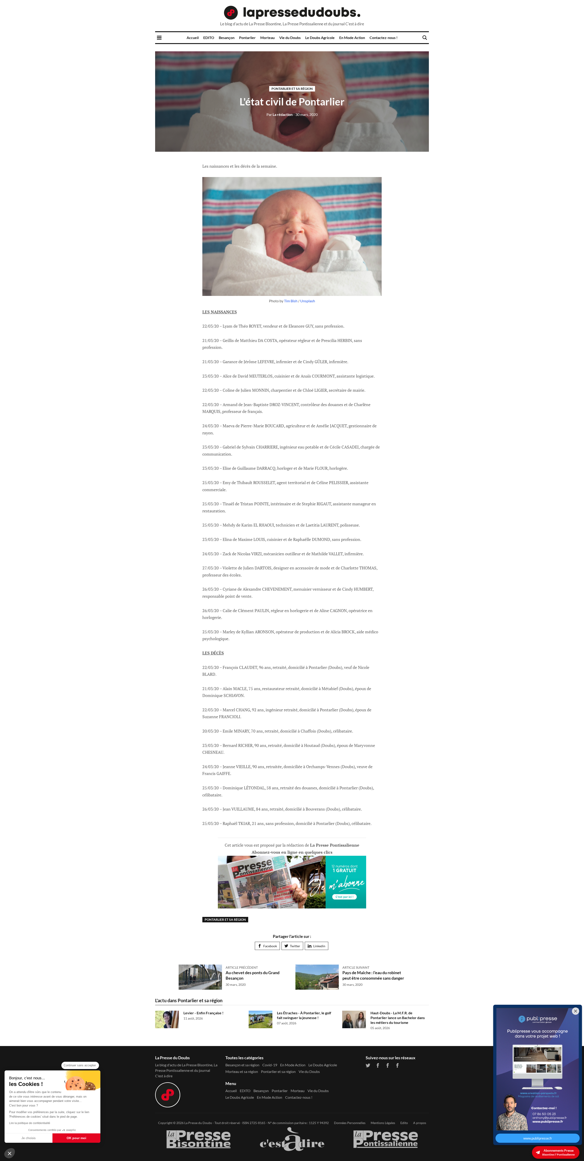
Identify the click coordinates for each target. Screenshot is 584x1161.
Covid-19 (269, 1065)
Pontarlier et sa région (292, 89)
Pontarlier (247, 37)
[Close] (575, 1011)
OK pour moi (76, 1138)
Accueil (193, 37)
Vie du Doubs (290, 37)
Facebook (270, 946)
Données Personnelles (349, 1123)
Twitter (295, 946)
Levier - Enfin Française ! (203, 1013)
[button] (9, 1153)
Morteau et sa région (241, 1071)
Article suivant (355, 967)
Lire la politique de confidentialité (29, 1123)
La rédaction (279, 114)
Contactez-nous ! (384, 37)
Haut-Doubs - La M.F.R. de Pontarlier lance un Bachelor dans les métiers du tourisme (397, 1018)
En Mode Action (352, 37)
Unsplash (307, 301)
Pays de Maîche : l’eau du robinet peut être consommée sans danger (373, 975)
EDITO (208, 37)
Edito (404, 1123)
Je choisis (28, 1138)
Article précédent (242, 967)
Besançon (227, 37)
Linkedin (319, 946)
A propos (419, 1123)
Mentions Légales (383, 1123)
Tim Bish (290, 301)
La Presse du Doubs (198, 1123)
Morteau (267, 37)
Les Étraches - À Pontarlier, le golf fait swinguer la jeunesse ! (304, 1015)
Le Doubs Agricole (320, 37)
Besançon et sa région (242, 1065)
